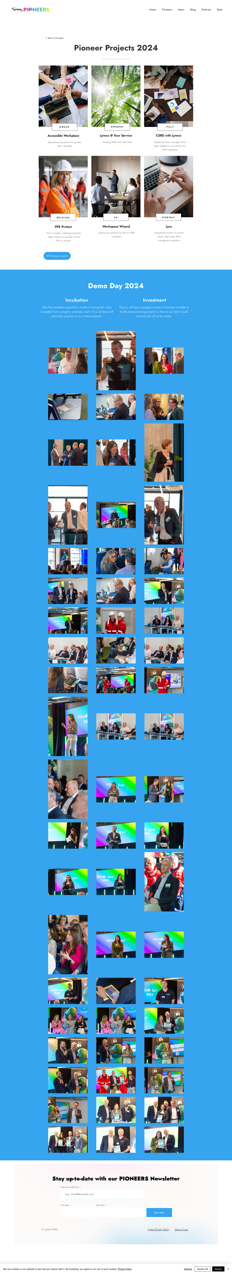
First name (65, 1205)
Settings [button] (188, 1269)
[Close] (228, 1268)
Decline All (202, 1269)
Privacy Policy (125, 1269)
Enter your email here (70, 1187)
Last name (100, 1205)
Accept (218, 1269)
